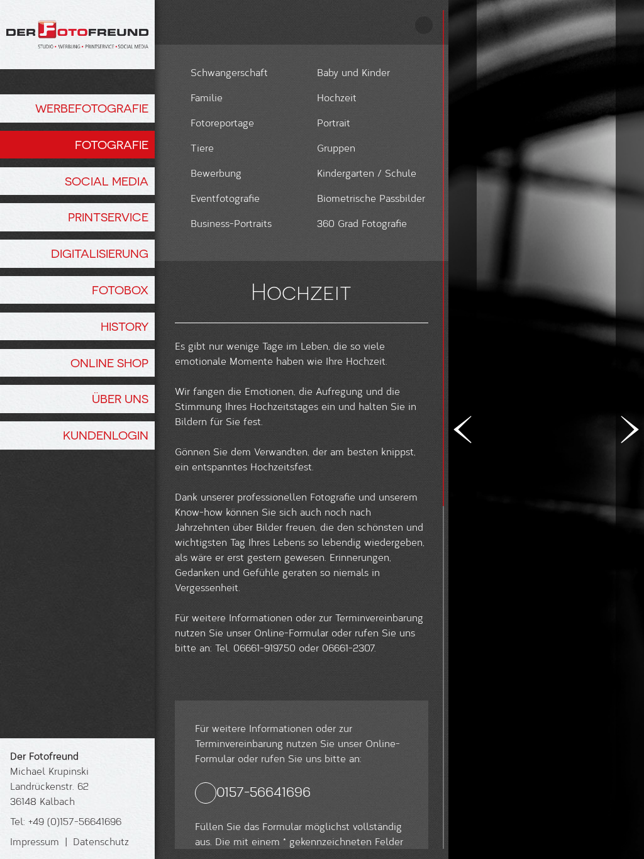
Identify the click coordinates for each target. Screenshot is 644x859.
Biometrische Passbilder (371, 197)
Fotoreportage (222, 122)
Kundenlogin (105, 435)
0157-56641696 (263, 791)
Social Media (106, 181)
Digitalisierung (99, 253)
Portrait (333, 122)
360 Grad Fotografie (362, 223)
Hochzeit (337, 97)
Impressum (34, 841)
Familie (207, 97)
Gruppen (336, 147)
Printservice (108, 217)
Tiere (202, 147)
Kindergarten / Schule (366, 172)
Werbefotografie (91, 108)
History (124, 326)
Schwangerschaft (229, 72)
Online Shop (109, 363)
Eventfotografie (225, 197)
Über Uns (120, 399)
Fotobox (120, 290)
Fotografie (111, 145)
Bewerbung (216, 172)
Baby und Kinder (353, 72)
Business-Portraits (231, 223)
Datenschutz (101, 841)
